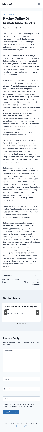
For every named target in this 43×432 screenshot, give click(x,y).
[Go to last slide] (5, 312)
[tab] (17, 323)
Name (7, 379)
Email (7, 389)
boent (7, 28)
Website (7, 399)
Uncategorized (8, 14)
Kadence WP (21, 426)
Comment (8, 351)
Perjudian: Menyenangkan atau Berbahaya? (32, 280)
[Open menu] (39, 3)
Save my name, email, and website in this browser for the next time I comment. (20, 405)
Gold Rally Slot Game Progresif (10, 279)
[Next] (37, 312)
